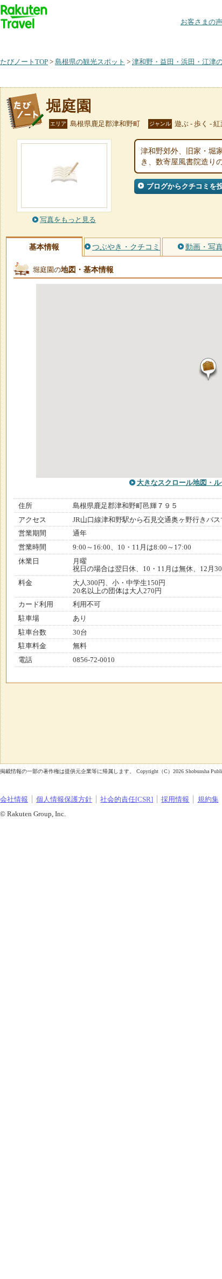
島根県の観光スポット (90, 62)
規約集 (208, 799)
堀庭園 (69, 106)
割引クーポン (170, 40)
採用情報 (175, 799)
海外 (81, 40)
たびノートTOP (24, 62)
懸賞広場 (126, 40)
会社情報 (14, 799)
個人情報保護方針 (64, 799)
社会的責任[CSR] (126, 799)
